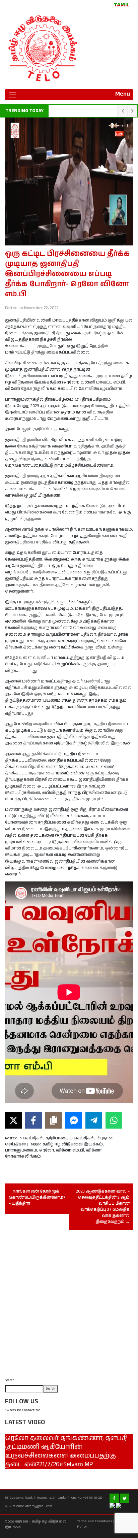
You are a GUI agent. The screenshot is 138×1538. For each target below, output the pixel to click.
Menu (122, 94)
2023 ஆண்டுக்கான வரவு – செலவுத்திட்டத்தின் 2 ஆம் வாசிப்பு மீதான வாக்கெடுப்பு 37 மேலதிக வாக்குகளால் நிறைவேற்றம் (103, 1207)
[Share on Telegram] (93, 1120)
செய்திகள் (33, 1138)
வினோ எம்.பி (70, 1150)
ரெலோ (46, 1150)
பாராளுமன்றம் (21, 1150)
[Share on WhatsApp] (114, 1120)
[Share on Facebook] (33, 1120)
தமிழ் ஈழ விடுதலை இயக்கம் (73, 1144)
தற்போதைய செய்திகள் (70, 1138)
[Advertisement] (69, 1305)
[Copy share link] (53, 1120)
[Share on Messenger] (73, 1120)
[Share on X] (13, 1120)
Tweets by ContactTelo (22, 1410)
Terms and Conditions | (95, 1521)
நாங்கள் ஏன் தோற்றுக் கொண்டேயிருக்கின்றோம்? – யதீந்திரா (37, 1197)
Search (9, 1380)
